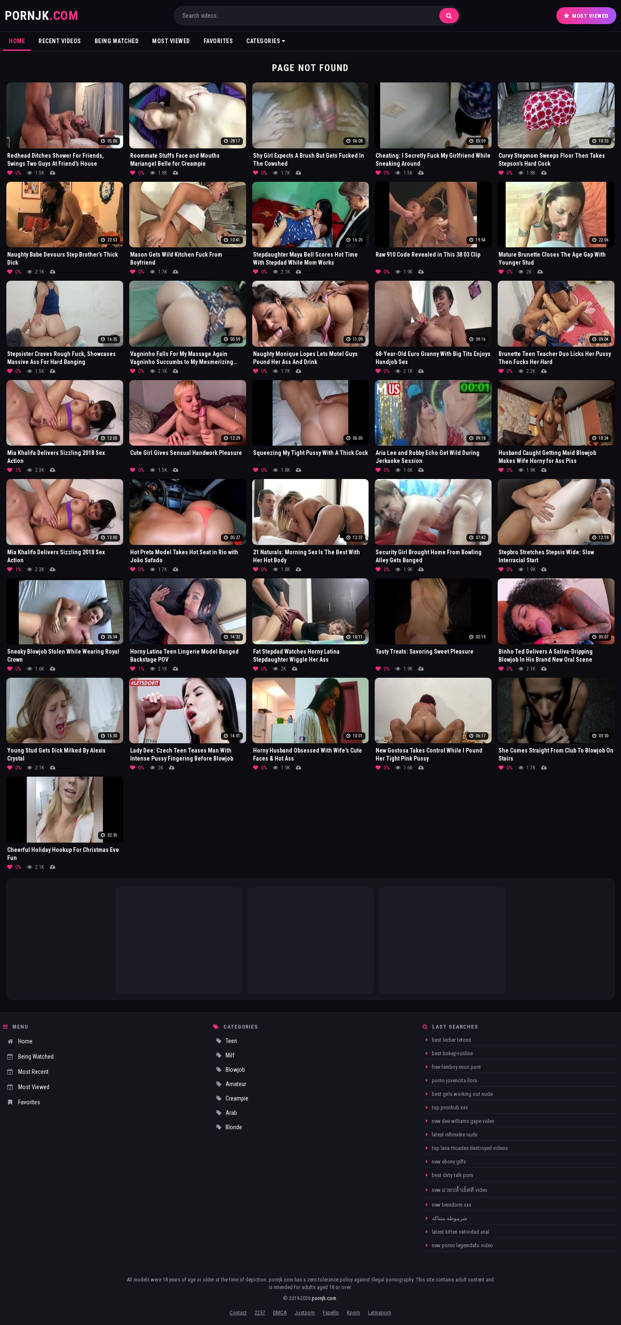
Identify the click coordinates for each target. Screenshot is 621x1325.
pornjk (41, 15)
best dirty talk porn (451, 1175)
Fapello (331, 1312)
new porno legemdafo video (461, 1245)
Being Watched (117, 41)
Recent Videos (59, 41)
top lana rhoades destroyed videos (469, 1148)
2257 (260, 1312)
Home (17, 41)
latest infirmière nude (453, 1134)
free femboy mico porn (455, 1067)
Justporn (304, 1312)
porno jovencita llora (453, 1080)
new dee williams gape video (462, 1121)
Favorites (218, 41)
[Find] (449, 15)
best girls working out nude (461, 1094)
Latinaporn (379, 1312)
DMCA (279, 1312)
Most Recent (33, 1071)
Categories (264, 41)
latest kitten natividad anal (459, 1232)
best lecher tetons (450, 1040)
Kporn (353, 1312)
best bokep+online (451, 1053)
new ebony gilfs (448, 1161)
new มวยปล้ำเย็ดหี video (459, 1190)
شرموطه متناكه (448, 1218)
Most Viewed (590, 16)
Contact (238, 1312)
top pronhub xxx (449, 1107)
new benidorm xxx (450, 1205)
